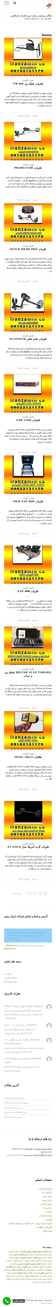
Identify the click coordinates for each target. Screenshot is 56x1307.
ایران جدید (47, 1196)
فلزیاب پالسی (11, 1261)
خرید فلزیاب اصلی (17, 1276)
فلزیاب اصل (20, 1279)
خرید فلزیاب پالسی (35, 1254)
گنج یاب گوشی (37, 1267)
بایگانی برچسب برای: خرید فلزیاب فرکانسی (31, 15)
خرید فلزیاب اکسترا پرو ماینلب (14, 1098)
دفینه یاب (42, 1276)
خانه (42, 18)
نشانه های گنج (10, 982)
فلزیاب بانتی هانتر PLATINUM (28, 339)
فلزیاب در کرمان (38, 1282)
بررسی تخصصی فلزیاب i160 (13, 1108)
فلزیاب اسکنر (46, 1264)
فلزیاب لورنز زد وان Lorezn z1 (17, 1006)
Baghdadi (39, 1006)
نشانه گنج (47, 1231)
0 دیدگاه (35, 116)
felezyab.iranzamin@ (15, 1155)
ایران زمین (47, 1200)
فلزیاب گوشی (39, 1261)
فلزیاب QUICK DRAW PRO (28, 249)
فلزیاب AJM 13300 (28, 420)
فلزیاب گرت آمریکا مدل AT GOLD (28, 846)
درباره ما (48, 1208)
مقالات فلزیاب (10, 978)
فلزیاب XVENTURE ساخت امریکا (15, 1112)
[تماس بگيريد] (7, 1301)
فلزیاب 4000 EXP (28, 591)
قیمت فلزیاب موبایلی (33, 1279)
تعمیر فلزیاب (46, 1204)
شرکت (49, 1212)
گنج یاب (25, 80)
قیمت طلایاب (32, 1273)
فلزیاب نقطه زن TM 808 (28, 83)
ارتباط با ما (47, 1192)
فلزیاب (31, 80)
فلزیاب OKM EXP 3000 (28, 501)
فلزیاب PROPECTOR (28, 167)
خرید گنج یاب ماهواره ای (35, 1270)
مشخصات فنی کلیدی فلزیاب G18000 (16, 1103)
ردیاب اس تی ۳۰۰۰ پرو (14, 1025)
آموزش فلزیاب (45, 1189)
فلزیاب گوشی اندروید (25, 1261)
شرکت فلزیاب (45, 1215)
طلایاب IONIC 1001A (28, 757)
